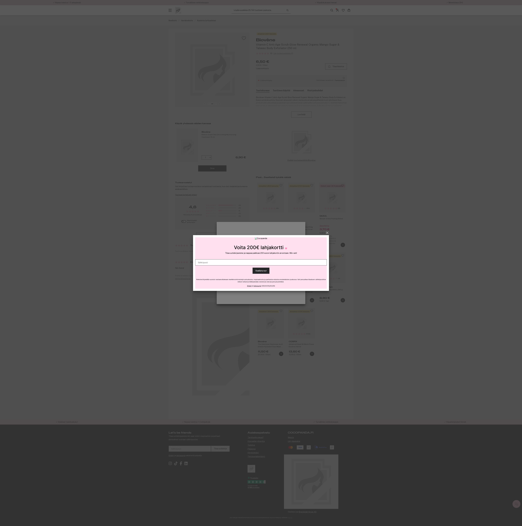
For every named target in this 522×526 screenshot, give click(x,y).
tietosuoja (257, 286)
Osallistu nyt (261, 271)
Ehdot (249, 286)
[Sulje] (327, 233)
